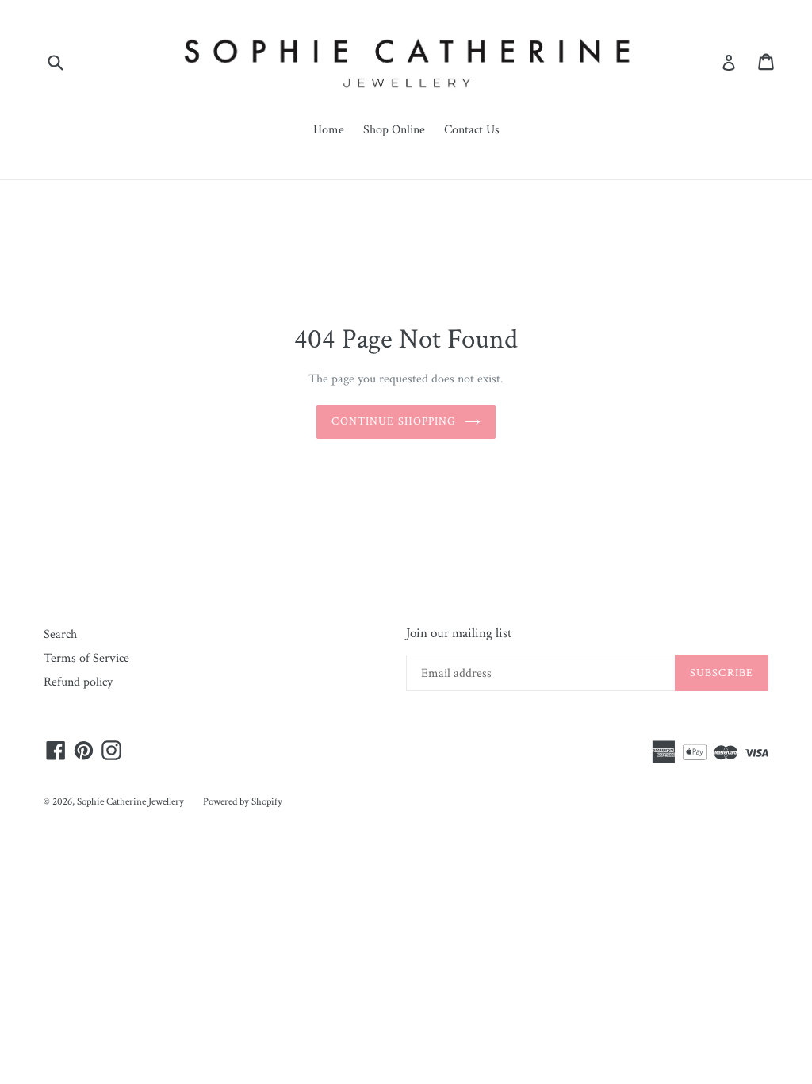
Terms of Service (86, 658)
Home (328, 129)
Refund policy (78, 682)
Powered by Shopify (242, 802)
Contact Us (472, 129)
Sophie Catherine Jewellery (130, 802)
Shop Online (394, 129)
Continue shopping (393, 421)
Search (60, 634)
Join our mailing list (458, 633)
